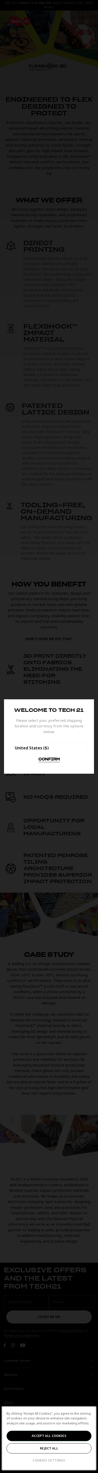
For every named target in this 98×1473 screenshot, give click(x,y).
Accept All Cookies (49, 1435)
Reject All (49, 1448)
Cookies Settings (49, 1460)
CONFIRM (49, 759)
